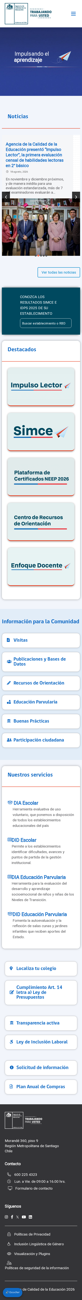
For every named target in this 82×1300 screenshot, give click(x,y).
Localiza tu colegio (36, 968)
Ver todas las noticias (59, 272)
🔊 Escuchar (13, 1292)
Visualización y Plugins (32, 1254)
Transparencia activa (37, 1023)
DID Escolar (24, 840)
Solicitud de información (42, 1067)
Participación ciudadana (39, 740)
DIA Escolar (25, 803)
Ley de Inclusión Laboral (42, 1042)
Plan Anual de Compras (40, 1087)
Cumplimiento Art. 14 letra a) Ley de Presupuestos (39, 992)
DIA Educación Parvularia (39, 877)
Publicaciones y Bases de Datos (40, 662)
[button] (36, 256)
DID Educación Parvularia (40, 914)
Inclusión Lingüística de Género (39, 1244)
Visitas (21, 640)
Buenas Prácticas (31, 721)
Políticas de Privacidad (32, 1234)
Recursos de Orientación (39, 683)
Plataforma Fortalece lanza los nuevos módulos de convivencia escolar (35, 149)
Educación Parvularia (35, 702)
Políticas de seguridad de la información (37, 1268)
